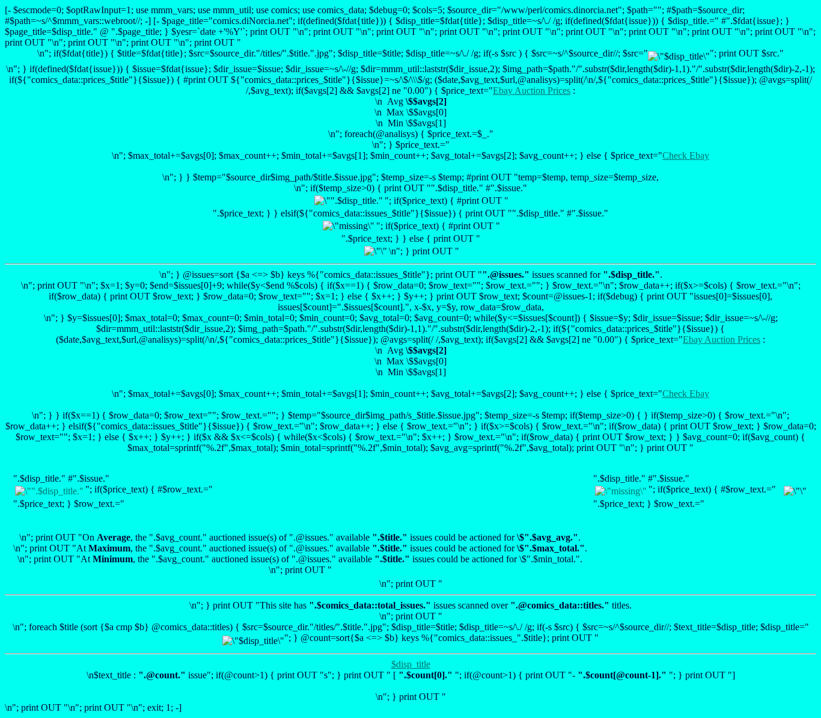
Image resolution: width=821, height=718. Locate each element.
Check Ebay (685, 155)
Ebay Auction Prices (531, 90)
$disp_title (410, 664)
